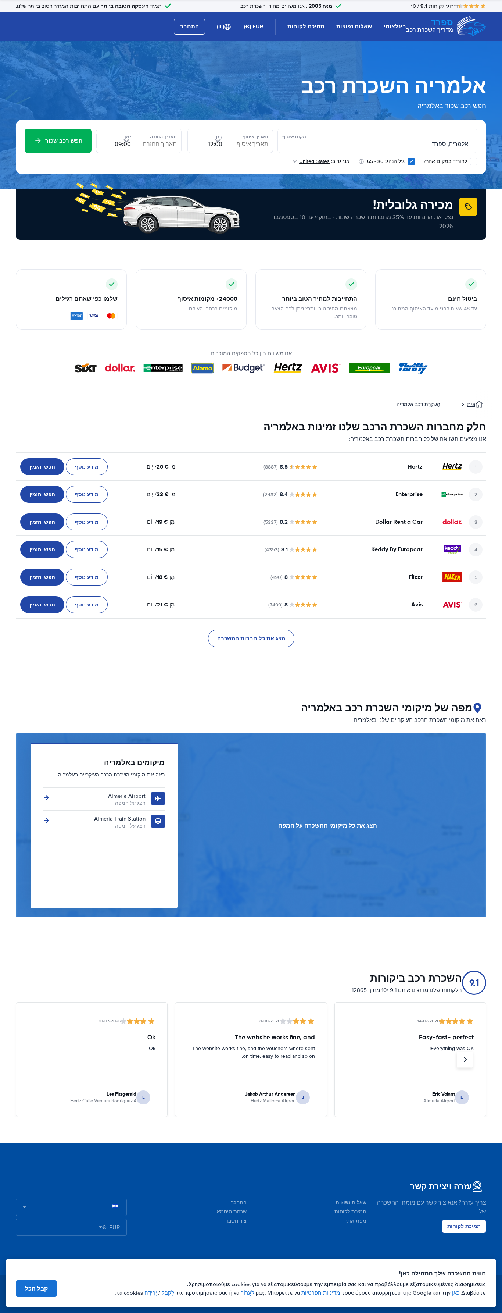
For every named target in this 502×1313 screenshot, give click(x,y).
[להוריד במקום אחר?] (473, 161)
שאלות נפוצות (354, 26)
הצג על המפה (130, 803)
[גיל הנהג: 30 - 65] (411, 161)
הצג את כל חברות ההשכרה (251, 638)
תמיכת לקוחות (305, 26)
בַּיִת (471, 404)
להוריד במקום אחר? (446, 161)
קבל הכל (36, 1288)
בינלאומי (395, 26)
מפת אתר (355, 1221)
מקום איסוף (294, 137)
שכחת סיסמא (232, 1212)
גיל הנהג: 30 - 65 (386, 161)
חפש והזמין (42, 466)
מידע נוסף (86, 466)
